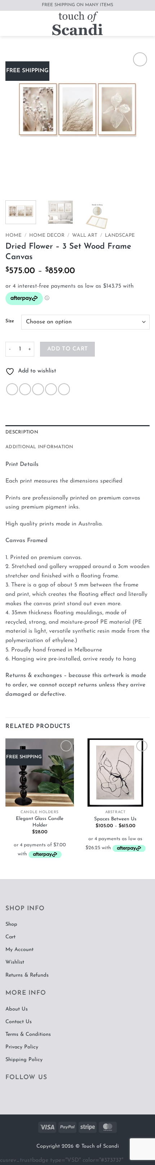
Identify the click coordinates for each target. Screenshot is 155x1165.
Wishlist (14, 962)
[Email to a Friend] (51, 389)
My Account (19, 949)
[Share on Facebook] (25, 389)
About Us (16, 1009)
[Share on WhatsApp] (12, 389)
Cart (10, 937)
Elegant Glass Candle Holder (39, 822)
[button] (9, 23)
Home (13, 235)
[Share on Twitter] (38, 389)
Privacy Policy (21, 1047)
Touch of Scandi (100, 1146)
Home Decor (47, 235)
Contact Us (18, 1022)
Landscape (120, 235)
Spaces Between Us (115, 819)
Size (9, 321)
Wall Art (84, 235)
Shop (11, 924)
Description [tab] (21, 432)
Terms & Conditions (28, 1034)
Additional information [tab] (39, 447)
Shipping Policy (24, 1060)
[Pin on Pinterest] (64, 389)
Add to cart (67, 349)
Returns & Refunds (27, 975)
